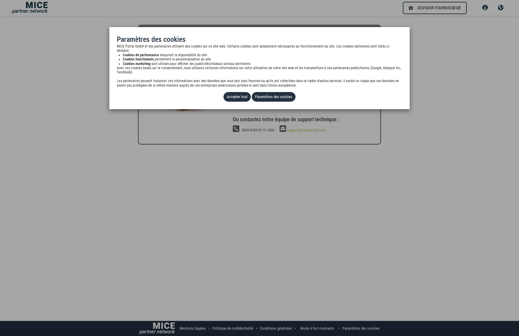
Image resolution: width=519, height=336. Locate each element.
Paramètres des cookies (273, 96)
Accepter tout (237, 96)
